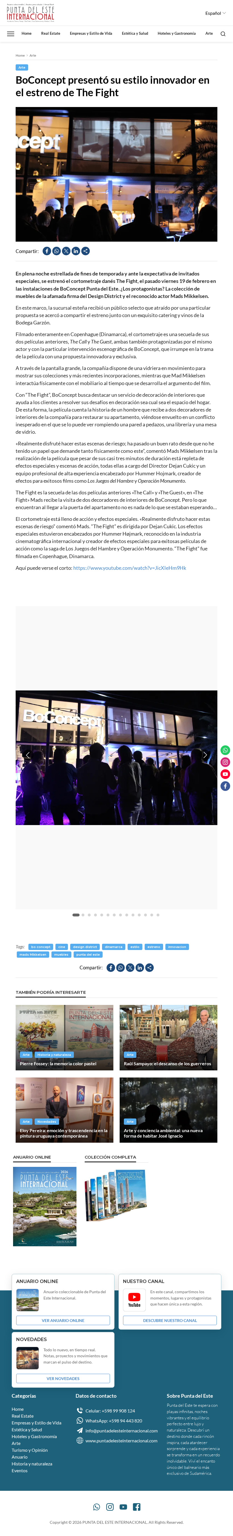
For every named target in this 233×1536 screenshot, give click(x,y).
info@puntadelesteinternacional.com (122, 1430)
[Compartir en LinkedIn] (76, 251)
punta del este (88, 955)
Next (204, 755)
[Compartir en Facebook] (47, 251)
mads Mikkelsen (33, 955)
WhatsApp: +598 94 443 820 (114, 1420)
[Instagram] (110, 1507)
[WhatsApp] (96, 1507)
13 (152, 915)
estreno (153, 947)
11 (139, 915)
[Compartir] (85, 251)
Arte (209, 33)
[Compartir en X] (66, 251)
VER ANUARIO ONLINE (63, 1320)
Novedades (47, 1122)
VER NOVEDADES (63, 1378)
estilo (135, 947)
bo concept (40, 947)
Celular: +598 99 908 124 (110, 1410)
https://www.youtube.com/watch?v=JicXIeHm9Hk (129, 568)
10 (133, 915)
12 (145, 915)
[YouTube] (123, 1507)
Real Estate (50, 33)
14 (158, 915)
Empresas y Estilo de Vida (91, 33)
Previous (28, 755)
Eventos (20, 1470)
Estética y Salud (135, 33)
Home (27, 33)
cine (61, 947)
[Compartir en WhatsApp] (56, 251)
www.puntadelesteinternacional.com (121, 1440)
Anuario (20, 1456)
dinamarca (113, 947)
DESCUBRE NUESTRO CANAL (170, 1320)
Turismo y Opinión (30, 1450)
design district (85, 947)
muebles (61, 955)
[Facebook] (136, 1507)
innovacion (177, 947)
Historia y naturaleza (54, 1055)
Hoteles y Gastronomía (177, 33)
